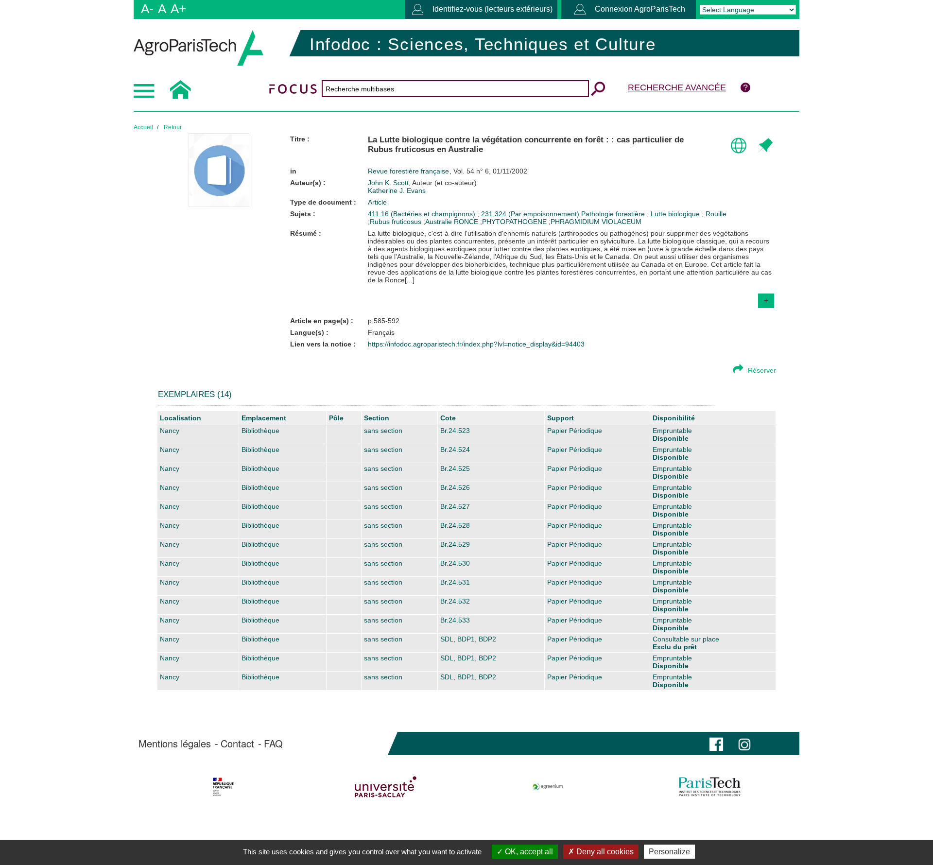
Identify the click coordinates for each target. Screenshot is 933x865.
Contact (237, 743)
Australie (438, 221)
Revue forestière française (409, 171)
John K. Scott (422, 183)
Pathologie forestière (614, 214)
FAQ (273, 743)
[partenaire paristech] (709, 787)
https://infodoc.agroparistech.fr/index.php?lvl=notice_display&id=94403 (476, 344)
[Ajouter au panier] (764, 146)
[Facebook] (716, 743)
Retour (173, 127)
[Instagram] (744, 743)
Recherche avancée (677, 87)
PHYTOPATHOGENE (514, 221)
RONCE (466, 221)
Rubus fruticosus (395, 221)
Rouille (716, 214)
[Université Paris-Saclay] (385, 787)
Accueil (143, 127)
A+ (178, 8)
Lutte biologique (676, 214)
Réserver (762, 370)
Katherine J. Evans (397, 190)
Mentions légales (174, 743)
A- (147, 8)
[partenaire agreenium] (548, 787)
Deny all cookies (604, 852)
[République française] (223, 787)
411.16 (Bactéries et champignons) (422, 214)
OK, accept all (528, 852)
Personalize (669, 852)
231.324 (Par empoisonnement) (531, 214)
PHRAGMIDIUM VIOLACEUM (596, 221)
